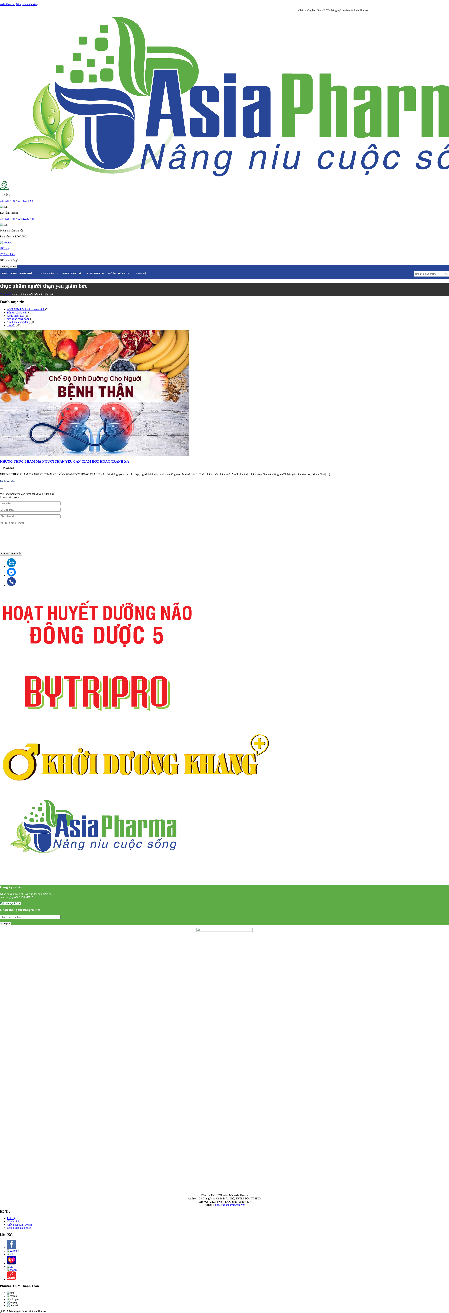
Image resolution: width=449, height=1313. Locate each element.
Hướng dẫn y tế (118, 273)
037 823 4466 (7, 200)
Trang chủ (9, 273)
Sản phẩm (47, 273)
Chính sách (13, 1221)
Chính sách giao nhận (19, 1227)
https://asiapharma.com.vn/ (230, 1204)
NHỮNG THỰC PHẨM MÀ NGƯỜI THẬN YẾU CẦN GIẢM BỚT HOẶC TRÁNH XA (64, 461)
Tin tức (11, 325)
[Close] (1, 488)
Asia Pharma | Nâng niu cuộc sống (19, 4)
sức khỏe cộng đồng (18, 318)
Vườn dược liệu (72, 273)
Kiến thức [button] (94, 273)
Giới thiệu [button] (27, 273)
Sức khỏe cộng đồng (18, 321)
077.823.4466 (25, 200)
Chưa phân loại (15, 315)
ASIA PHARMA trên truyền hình (26, 309)
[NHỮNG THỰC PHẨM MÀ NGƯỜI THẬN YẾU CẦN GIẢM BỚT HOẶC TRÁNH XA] (94, 454)
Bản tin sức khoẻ (16, 312)
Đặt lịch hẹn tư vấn (10, 903)
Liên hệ (141, 273)
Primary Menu (8, 266)
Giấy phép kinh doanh (19, 1224)
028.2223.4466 (26, 218)
